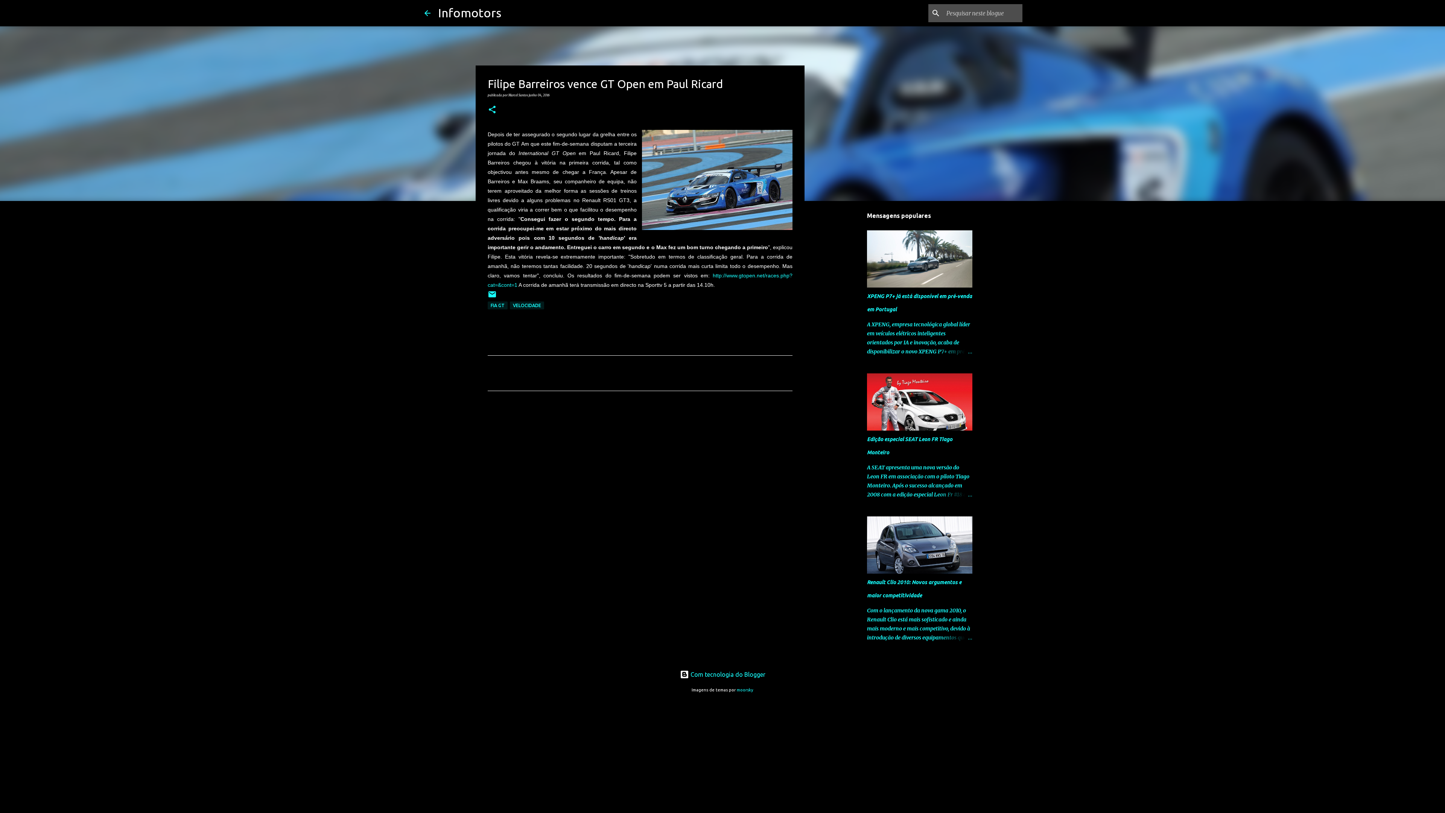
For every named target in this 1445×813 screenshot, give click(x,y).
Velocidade (527, 305)
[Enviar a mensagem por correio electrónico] (492, 297)
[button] (492, 110)
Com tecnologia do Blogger (727, 674)
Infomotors (469, 13)
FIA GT (498, 305)
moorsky (745, 690)
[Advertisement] (640, 467)
